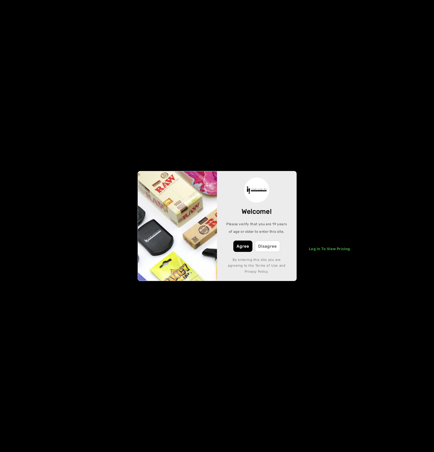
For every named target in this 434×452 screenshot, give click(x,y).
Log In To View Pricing (329, 249)
